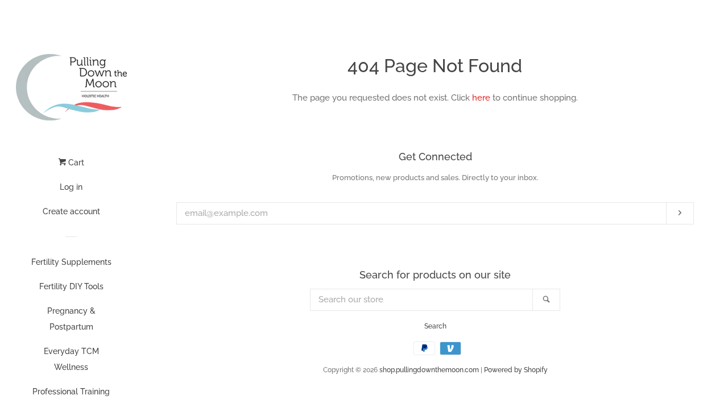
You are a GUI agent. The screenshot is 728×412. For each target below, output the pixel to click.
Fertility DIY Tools (71, 286)
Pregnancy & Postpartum (71, 318)
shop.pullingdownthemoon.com (429, 370)
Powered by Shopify (516, 370)
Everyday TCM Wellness (71, 359)
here (481, 98)
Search (435, 326)
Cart (75, 162)
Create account (71, 211)
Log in (71, 187)
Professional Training (71, 391)
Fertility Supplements (71, 262)
